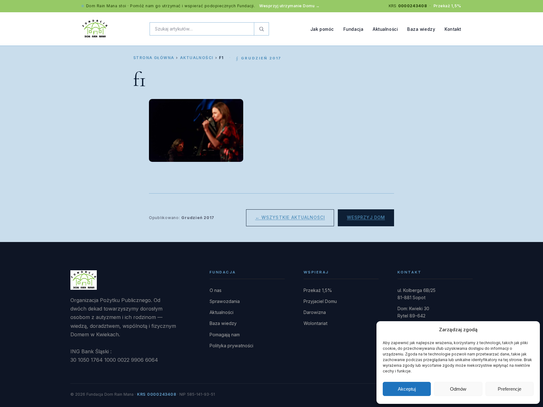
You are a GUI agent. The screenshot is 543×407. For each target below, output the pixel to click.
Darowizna (315, 312)
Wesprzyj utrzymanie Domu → (289, 5)
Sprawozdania (225, 301)
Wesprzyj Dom (366, 217)
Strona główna (153, 58)
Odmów (458, 389)
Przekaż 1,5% (447, 5)
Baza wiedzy (421, 28)
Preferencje (509, 389)
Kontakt (453, 28)
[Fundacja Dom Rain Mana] (95, 29)
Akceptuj (407, 389)
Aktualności (385, 28)
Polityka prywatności (231, 345)
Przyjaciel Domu (320, 301)
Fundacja (353, 28)
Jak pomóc (322, 28)
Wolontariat (315, 323)
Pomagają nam (225, 334)
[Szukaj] (261, 29)
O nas (216, 290)
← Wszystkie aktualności (290, 217)
